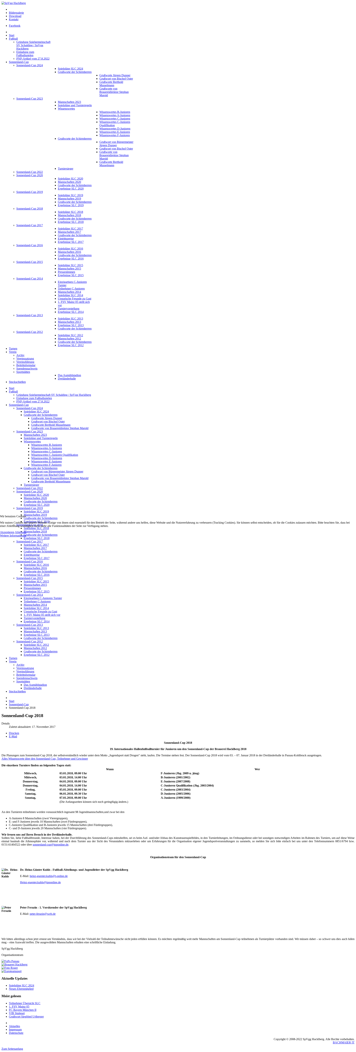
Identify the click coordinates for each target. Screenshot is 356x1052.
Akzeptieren (7, 532)
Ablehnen (20, 532)
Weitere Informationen (13, 535)
